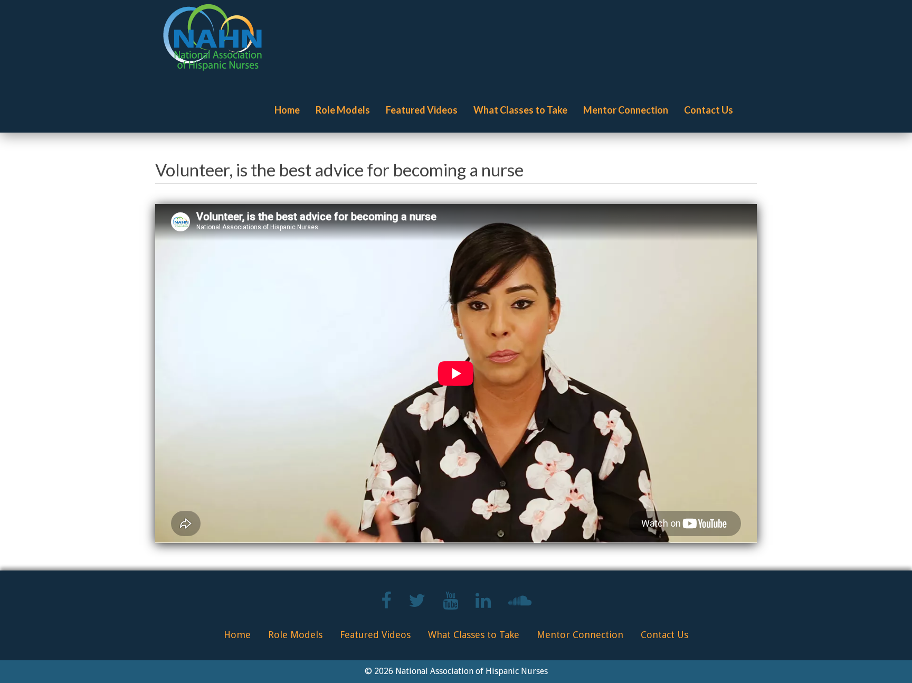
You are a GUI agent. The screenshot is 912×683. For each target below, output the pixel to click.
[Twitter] (416, 605)
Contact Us (708, 110)
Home (287, 110)
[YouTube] (450, 605)
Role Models (343, 110)
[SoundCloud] (519, 605)
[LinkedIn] (483, 605)
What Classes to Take (520, 110)
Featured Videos (422, 110)
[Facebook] (386, 605)
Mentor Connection (625, 110)
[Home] (216, 37)
